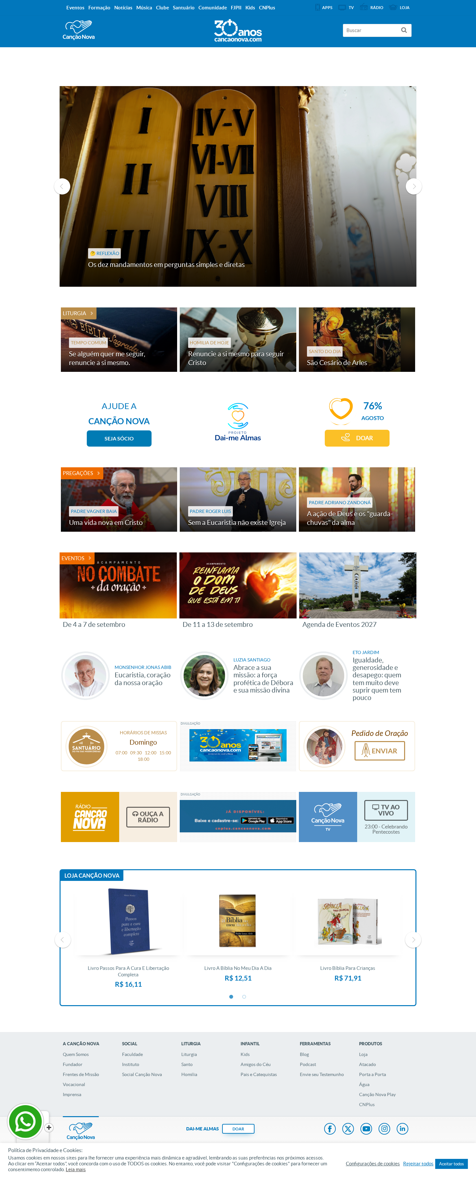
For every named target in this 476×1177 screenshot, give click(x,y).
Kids (245, 1054)
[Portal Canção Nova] (79, 30)
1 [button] (231, 997)
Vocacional (74, 1084)
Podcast (308, 1064)
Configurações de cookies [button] (373, 1163)
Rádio (376, 8)
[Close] (49, 1128)
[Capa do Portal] (238, 29)
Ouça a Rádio (151, 817)
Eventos (73, 558)
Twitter (348, 1129)
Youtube (366, 1129)
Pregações (78, 473)
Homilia (189, 1074)
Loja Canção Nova (91, 875)
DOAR (364, 438)
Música (144, 7)
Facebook (330, 1129)
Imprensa (72, 1094)
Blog (304, 1054)
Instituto (130, 1064)
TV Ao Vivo (389, 810)
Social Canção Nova (142, 1074)
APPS (327, 8)
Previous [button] (62, 186)
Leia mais (76, 1169)
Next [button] (414, 186)
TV (351, 8)
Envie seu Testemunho (322, 1074)
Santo (187, 1064)
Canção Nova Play (377, 1094)
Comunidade (212, 7)
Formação (99, 7)
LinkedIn (402, 1129)
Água (364, 1084)
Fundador (73, 1064)
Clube (162, 7)
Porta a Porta (372, 1074)
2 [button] (244, 997)
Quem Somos (76, 1054)
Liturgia (74, 313)
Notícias (123, 7)
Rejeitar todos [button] (418, 1163)
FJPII (236, 7)
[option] (238, 186)
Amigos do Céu (256, 1064)
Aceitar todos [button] (451, 1163)
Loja (363, 1054)
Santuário (184, 7)
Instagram (384, 1129)
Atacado (367, 1064)
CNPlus (367, 1104)
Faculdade (132, 1054)
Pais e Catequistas (259, 1074)
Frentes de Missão (81, 1074)
